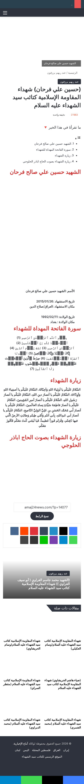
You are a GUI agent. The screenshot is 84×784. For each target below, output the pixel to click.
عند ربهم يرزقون (56, 72)
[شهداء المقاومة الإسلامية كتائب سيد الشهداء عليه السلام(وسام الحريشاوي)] (21, 626)
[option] (42, 576)
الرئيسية (73, 72)
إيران (66, 750)
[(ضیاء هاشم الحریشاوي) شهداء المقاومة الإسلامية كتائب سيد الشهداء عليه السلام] (62, 665)
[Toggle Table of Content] (78, 138)
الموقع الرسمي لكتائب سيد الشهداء (42, 756)
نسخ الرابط (42, 516)
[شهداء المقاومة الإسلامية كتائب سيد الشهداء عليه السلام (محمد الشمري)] (62, 705)
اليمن (26, 750)
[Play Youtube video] (42, 474)
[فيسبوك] (73, 531)
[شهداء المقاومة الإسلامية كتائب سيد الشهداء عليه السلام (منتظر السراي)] (21, 665)
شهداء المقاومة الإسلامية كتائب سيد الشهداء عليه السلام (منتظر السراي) (21, 684)
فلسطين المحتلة (41, 750)
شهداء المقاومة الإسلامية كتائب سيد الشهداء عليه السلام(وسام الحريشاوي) (22, 644)
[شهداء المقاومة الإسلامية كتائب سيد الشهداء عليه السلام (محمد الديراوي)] (21, 705)
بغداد (53, 322)
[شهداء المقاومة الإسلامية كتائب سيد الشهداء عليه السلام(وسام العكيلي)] (62, 626)
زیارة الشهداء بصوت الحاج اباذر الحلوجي (47, 161)
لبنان (17, 750)
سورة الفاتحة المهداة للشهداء (53, 149)
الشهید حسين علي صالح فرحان (52, 143)
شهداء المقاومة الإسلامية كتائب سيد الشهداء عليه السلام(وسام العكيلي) (62, 644)
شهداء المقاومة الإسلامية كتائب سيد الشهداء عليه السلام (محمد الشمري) (62, 723)
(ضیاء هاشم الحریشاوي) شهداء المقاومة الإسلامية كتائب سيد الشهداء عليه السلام (62, 684)
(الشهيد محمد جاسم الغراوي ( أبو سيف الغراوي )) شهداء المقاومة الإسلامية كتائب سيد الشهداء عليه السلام (44, 584)
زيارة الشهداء (63, 155)
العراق (56, 750)
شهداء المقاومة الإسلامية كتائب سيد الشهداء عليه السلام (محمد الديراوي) (22, 723)
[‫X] (63, 531)
